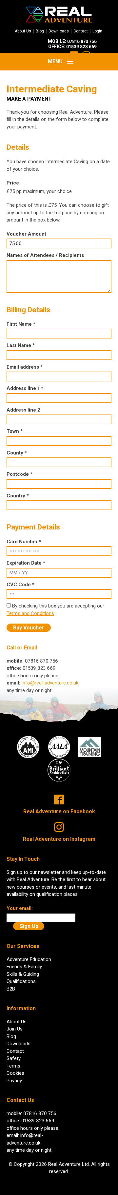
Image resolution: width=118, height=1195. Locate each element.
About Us (23, 31)
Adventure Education (29, 959)
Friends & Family (24, 967)
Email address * (25, 367)
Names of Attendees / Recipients (45, 255)
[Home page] (59, 14)
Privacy (14, 1081)
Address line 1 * (25, 388)
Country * (18, 496)
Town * (15, 431)
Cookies (15, 1073)
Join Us (15, 1029)
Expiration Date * (26, 563)
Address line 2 (23, 410)
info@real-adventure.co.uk (50, 683)
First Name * (21, 324)
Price (13, 183)
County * (17, 453)
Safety (14, 1058)
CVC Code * (20, 585)
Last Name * (21, 345)
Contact (80, 31)
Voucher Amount (26, 234)
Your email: (20, 908)
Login (97, 31)
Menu (55, 61)
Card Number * (24, 542)
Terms (13, 1066)
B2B (11, 989)
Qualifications (21, 981)
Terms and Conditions (30, 613)
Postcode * (19, 474)
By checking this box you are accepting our (58, 606)
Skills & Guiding (23, 974)
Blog (40, 31)
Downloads (59, 31)
